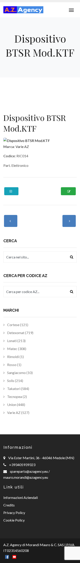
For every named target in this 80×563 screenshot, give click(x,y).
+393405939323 (22, 465)
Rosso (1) (13, 364)
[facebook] (7, 556)
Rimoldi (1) (15, 356)
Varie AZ (22, 146)
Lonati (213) (16, 341)
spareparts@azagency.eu (29, 471)
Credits (9, 505)
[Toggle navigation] (71, 9)
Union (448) (15, 404)
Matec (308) (16, 348)
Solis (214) (14, 380)
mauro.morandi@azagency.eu (25, 477)
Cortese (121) (17, 325)
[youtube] (14, 556)
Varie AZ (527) (17, 412)
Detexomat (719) (19, 333)
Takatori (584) (17, 388)
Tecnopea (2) (16, 396)
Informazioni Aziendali (20, 497)
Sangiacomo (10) (19, 372)
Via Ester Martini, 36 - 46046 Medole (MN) (41, 458)
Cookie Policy (14, 520)
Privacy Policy (14, 512)
